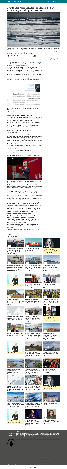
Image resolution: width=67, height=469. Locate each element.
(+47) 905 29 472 (47, 452)
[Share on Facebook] (51, 59)
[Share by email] (55, 59)
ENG (59, 1)
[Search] (48, 1)
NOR (56, 1)
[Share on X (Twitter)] (52, 59)
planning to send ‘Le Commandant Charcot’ (16, 220)
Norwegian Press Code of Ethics (32, 434)
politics (9, 234)
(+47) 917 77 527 (27, 452)
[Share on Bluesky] (59, 59)
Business (26, 1)
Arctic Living (39, 1)
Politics (30, 1)
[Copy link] (57, 59)
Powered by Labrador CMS (33, 467)
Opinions (44, 1)
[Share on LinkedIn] (54, 59)
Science (34, 1)
